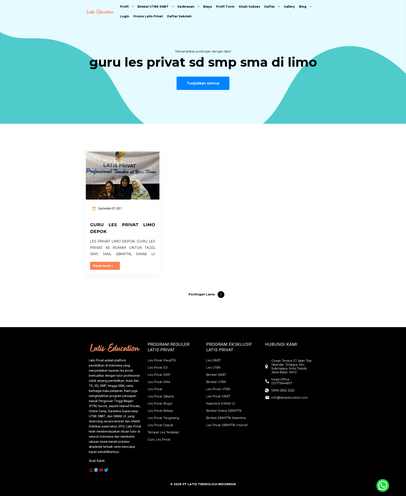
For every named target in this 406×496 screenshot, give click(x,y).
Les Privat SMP (159, 375)
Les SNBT (213, 360)
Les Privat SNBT (218, 396)
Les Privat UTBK (218, 389)
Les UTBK (213, 367)
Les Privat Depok (160, 425)
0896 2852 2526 (282, 390)
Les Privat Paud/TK (162, 360)
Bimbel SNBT (216, 375)
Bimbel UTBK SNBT (153, 6)
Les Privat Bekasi (160, 411)
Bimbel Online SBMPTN (223, 411)
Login (124, 16)
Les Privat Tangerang (163, 418)
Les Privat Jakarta (161, 396)
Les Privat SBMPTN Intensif (226, 425)
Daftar (269, 6)
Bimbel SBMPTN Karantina (226, 418)
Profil (124, 6)
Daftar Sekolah (179, 16)
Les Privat (155, 389)
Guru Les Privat (159, 439)
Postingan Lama (202, 294)
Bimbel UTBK (216, 382)
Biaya (207, 6)
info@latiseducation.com (289, 398)
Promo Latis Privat (148, 16)
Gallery (289, 6)
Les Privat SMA (159, 382)
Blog (302, 6)
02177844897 (281, 383)
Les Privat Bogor (160, 403)
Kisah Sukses (249, 6)
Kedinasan (185, 6)
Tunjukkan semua (203, 83)
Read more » (103, 266)
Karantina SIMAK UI (220, 403)
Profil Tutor (225, 6)
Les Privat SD (158, 367)
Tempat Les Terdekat (163, 432)
